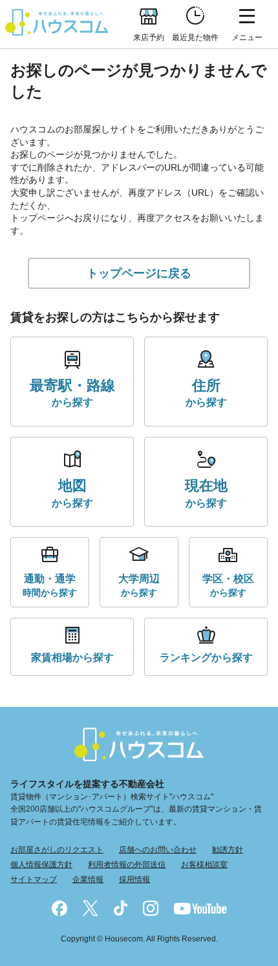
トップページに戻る (139, 273)
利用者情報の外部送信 (127, 864)
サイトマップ (33, 879)
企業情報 (87, 879)
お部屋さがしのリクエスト (56, 849)
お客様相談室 (204, 864)
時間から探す (50, 585)
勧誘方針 (227, 849)
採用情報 (134, 879)
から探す (72, 392)
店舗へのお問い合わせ (158, 849)
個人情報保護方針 (41, 864)
